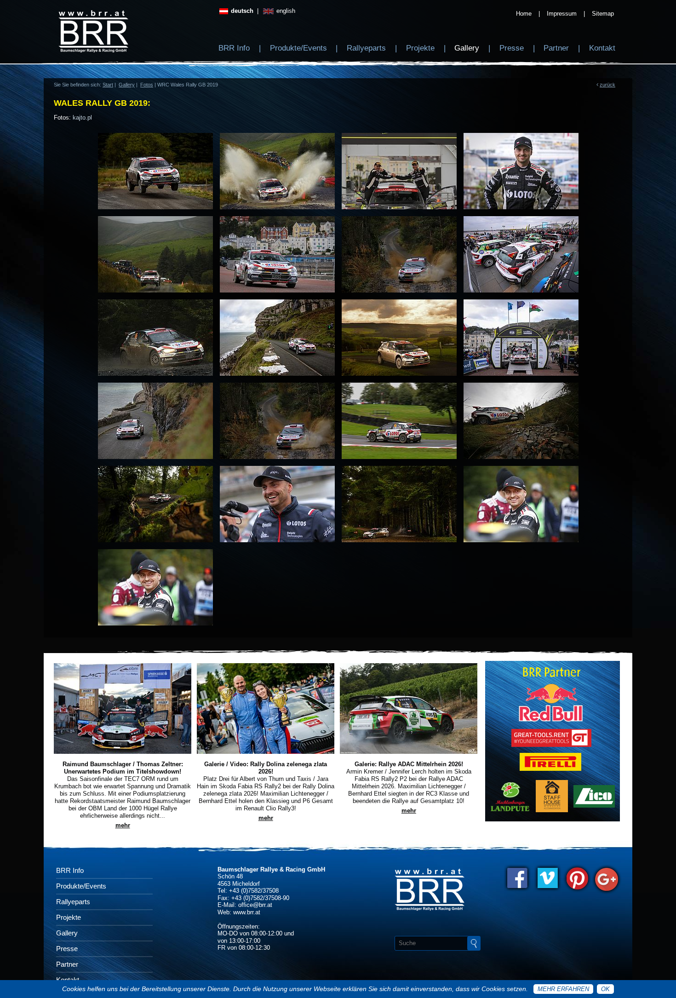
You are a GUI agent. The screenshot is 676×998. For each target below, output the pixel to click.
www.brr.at (246, 912)
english (285, 10)
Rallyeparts (366, 48)
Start (108, 84)
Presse (511, 48)
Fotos (146, 84)
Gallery (466, 48)
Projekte (420, 48)
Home (524, 13)
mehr (122, 825)
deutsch (241, 10)
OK (605, 989)
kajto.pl (82, 117)
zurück (607, 84)
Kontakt (602, 48)
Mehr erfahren (563, 989)
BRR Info (234, 48)
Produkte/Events (298, 48)
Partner (556, 48)
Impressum (562, 13)
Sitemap (603, 13)
